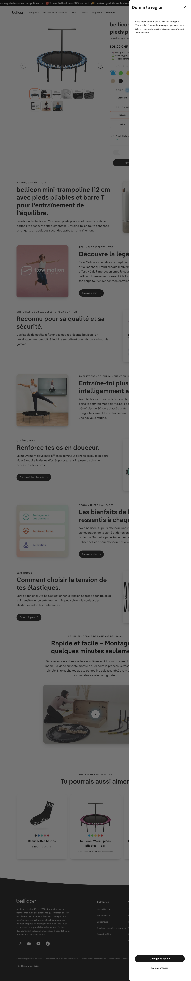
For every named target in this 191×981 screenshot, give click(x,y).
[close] (185, 7)
